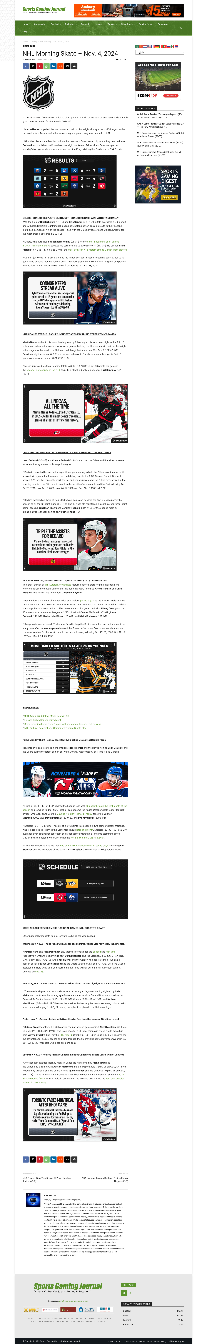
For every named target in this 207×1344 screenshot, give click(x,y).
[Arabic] (137, 46)
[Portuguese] (165, 46)
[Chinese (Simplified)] (141, 46)
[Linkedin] (53, 66)
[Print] (74, 66)
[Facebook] (26, 66)
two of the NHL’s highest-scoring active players (85, 845)
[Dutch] (145, 46)
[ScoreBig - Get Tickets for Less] (158, 98)
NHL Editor (30, 59)
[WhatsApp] (46, 66)
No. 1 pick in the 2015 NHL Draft (87, 837)
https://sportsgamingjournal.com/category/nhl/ (62, 1200)
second (97, 951)
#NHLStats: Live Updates (58, 584)
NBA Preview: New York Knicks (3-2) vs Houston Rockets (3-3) (47, 1180)
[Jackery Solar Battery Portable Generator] (128, 10)
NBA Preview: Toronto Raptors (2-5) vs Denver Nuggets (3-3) (105, 1180)
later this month (84, 829)
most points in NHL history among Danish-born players (97, 249)
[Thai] (177, 46)
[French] (153, 46)
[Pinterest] (40, 66)
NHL (32, 46)
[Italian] (161, 46)
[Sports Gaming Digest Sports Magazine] (158, 202)
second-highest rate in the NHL (43, 370)
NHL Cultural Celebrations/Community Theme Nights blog (55, 728)
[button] (180, 27)
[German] (157, 46)
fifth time (110, 951)
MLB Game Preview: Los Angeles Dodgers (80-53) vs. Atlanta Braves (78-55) (160, 135)
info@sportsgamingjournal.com (73, 1301)
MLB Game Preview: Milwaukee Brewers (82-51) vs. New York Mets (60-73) (160, 144)
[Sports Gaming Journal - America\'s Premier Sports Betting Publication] (44, 10)
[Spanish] (173, 46)
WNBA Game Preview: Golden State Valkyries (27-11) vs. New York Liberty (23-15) (160, 125)
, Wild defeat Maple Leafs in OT (46, 716)
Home (25, 41)
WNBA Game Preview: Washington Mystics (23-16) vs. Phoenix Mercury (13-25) (159, 116)
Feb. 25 (39, 971)
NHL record (66, 1034)
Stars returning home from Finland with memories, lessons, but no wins (62, 724)
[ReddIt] (60, 66)
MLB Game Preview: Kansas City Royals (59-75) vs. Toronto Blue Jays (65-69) (159, 153)
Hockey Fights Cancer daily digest (42, 720)
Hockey (34, 41)
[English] (149, 46)
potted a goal (87, 600)
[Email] (67, 66)
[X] (33, 66)
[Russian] (169, 46)
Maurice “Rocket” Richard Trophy (74, 813)
